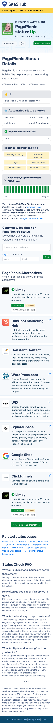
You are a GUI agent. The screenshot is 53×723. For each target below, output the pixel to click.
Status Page (11, 719)
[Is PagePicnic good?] (22, 43)
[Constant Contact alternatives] (5, 351)
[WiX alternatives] (5, 403)
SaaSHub (23, 719)
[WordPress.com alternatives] (5, 376)
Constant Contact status (17, 544)
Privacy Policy (34, 719)
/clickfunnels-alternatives (14, 473)
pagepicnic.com (34, 207)
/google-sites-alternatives (14, 452)
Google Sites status (11, 551)
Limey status (8, 541)
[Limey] (5, 290)
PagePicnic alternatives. (32, 218)
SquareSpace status (36, 547)
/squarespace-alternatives (14, 424)
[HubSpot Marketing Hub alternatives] (5, 322)
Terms (43, 719)
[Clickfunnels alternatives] (5, 477)
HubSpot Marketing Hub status (33, 541)
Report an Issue (42, 43)
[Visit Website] (50, 320)
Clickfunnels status (34, 551)
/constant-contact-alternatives (17, 347)
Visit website (18, 305)
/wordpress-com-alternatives (16, 372)
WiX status (17, 547)
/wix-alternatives (10, 399)
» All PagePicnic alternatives (26, 525)
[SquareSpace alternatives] (5, 428)
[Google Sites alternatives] (5, 455)
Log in (5, 254)
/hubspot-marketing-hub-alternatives (20, 318)
